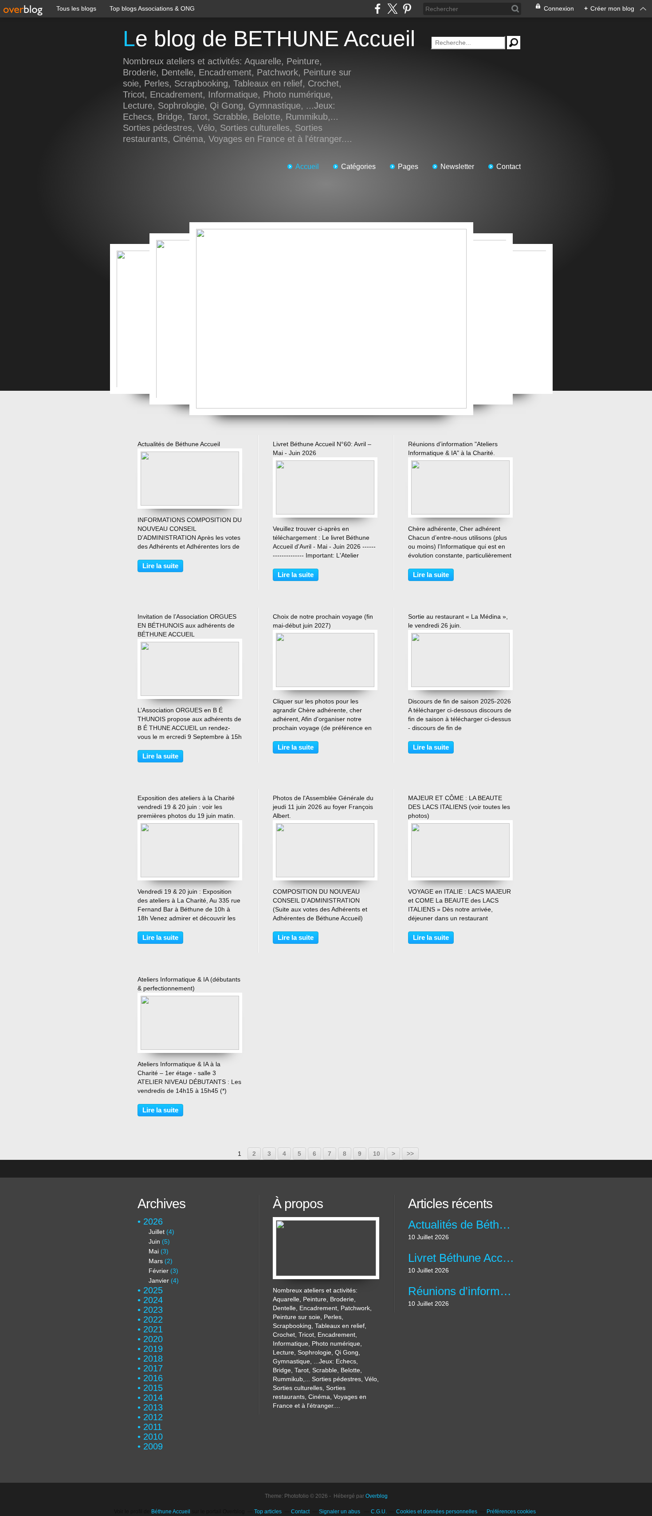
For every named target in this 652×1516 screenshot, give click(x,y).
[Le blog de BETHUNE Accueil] (326, 1221)
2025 (153, 1290)
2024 (153, 1300)
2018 (153, 1358)
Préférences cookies (511, 1511)
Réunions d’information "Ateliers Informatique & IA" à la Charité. (461, 1291)
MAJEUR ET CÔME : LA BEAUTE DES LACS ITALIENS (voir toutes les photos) (459, 806)
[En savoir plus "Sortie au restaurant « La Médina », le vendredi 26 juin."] (460, 637)
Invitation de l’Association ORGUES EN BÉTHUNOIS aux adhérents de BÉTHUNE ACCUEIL (186, 625)
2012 (153, 1417)
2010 (153, 1436)
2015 (153, 1388)
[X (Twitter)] (392, 9)
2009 (153, 1446)
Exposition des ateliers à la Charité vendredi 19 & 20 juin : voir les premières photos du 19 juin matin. (186, 806)
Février (159, 1270)
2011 (152, 1427)
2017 (153, 1368)
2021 (153, 1329)
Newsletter (457, 166)
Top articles (268, 1511)
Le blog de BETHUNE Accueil (269, 38)
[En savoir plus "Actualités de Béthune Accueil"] (190, 456)
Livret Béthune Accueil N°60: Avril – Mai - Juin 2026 (461, 1258)
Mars (156, 1261)
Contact (508, 166)
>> (410, 1153)
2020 (153, 1339)
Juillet (157, 1231)
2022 (153, 1319)
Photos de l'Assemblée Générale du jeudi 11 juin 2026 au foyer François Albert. (323, 806)
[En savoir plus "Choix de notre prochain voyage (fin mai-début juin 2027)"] (325, 637)
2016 (153, 1378)
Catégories (358, 166)
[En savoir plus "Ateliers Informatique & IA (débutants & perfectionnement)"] (190, 1000)
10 (376, 1153)
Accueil (307, 166)
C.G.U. (379, 1511)
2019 (153, 1349)
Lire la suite (160, 565)
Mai (154, 1251)
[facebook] (377, 9)
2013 (153, 1407)
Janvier (159, 1280)
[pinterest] (406, 9)
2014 (153, 1397)
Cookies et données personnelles (436, 1511)
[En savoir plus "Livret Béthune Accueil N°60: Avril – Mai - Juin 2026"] (325, 464)
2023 (153, 1310)
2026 (153, 1221)
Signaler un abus (340, 1511)
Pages (408, 166)
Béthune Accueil (170, 1511)
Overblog (376, 1496)
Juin (154, 1241)
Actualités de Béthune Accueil (178, 444)
